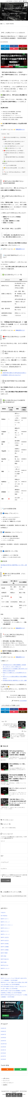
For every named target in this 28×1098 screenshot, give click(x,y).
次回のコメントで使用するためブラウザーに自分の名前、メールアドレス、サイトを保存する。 (14, 875)
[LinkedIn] (5, 48)
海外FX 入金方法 (5, 937)
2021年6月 (3, 1059)
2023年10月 (4, 1043)
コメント (3, 841)
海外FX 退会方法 (5, 959)
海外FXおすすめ (4, 965)
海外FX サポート (5, 918)
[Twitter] (5, 46)
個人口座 (19, 697)
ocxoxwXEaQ (23, 700)
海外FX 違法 (3, 962)
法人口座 (24, 697)
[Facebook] (14, 46)
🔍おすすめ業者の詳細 (10, 165)
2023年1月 (3, 1050)
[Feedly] (20, 1069)
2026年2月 (3, 1031)
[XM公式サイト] (20, 129)
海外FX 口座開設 (5, 949)
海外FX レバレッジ (5, 934)
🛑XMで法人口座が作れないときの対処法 (12, 150)
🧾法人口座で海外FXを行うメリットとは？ (13, 146)
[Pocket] (14, 48)
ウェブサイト (4, 868)
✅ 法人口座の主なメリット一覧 (12, 148)
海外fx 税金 (3, 956)
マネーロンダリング (12, 697)
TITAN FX (16, 1)
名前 (2, 855)
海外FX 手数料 (4, 953)
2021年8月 (3, 1053)
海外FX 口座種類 (5, 946)
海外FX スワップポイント (7, 925)
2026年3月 (3, 1028)
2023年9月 (3, 1046)
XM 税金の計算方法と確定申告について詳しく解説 (15, 680)
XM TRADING (9, 1)
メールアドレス (5, 862)
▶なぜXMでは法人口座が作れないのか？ (14, 141)
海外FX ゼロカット (5, 928)
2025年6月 (3, 1037)
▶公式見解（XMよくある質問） (12, 143)
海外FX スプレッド (5, 921)
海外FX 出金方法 (5, 940)
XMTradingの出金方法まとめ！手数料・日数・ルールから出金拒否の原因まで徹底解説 (17, 752)
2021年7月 (3, 1056)
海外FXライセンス (5, 968)
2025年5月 (3, 1040)
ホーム (3, 23)
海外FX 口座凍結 (5, 943)
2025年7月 (3, 1034)
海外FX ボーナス (5, 931)
